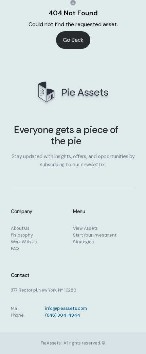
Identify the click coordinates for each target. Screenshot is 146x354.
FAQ (15, 248)
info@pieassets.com (66, 308)
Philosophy (22, 235)
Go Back (73, 39)
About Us (20, 228)
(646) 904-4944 (62, 315)
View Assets (85, 228)
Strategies (83, 242)
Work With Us (24, 242)
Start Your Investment (94, 235)
